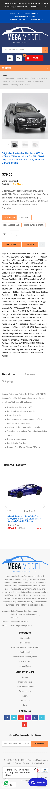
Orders (25, 677)
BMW (9, 511)
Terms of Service (22, 763)
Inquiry (25, 696)
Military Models (25, 666)
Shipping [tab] (7, 381)
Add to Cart (11, 244)
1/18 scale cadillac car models (24, 260)
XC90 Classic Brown (34, 225)
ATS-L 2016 (14, 324)
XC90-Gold (24, 218)
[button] (30, 511)
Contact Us (25, 700)
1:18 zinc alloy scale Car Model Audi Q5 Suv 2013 (23, 317)
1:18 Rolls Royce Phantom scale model (29, 295)
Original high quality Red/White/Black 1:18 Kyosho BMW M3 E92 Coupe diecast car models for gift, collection (24, 518)
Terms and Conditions (25, 687)
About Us (8, 760)
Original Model (30, 349)
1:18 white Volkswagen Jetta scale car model (28, 314)
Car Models (25, 638)
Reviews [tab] (30, 374)
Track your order (25, 682)
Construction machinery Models (25, 647)
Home (4, 75)
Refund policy (38, 763)
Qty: (4, 234)
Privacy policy (25, 691)
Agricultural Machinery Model (25, 657)
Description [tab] (9, 374)
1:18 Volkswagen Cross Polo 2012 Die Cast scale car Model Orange (24, 311)
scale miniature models (19, 353)
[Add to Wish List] (42, 244)
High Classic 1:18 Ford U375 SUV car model (28, 327)
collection (24, 324)
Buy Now (30, 244)
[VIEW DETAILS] (26, 525)
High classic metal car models (14, 330)
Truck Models (25, 652)
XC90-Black (9, 218)
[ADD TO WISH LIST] (32, 525)
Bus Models (25, 643)
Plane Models (25, 661)
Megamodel (13, 181)
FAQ (25, 705)
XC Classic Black (11, 225)
